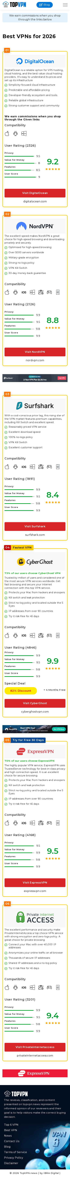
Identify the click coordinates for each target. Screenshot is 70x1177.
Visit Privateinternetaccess (35, 1047)
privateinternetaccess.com (35, 1055)
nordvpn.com (35, 360)
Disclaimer (11, 1163)
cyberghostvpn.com (35, 711)
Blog (46, 4)
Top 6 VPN (11, 1124)
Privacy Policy (13, 1157)
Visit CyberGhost (35, 703)
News (8, 1135)
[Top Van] (14, 5)
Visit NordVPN (35, 351)
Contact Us (11, 1141)
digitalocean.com (35, 201)
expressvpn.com (35, 891)
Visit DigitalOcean (35, 193)
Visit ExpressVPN (35, 882)
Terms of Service (15, 1152)
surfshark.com (35, 534)
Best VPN (10, 1130)
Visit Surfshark (35, 526)
